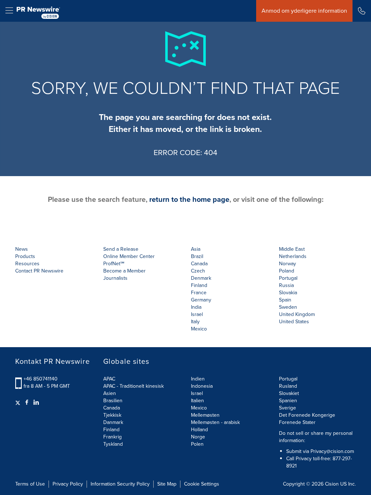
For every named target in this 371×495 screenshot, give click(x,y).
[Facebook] (27, 402)
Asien (109, 393)
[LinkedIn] (36, 402)
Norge (198, 437)
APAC (109, 379)
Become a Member (124, 271)
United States (294, 321)
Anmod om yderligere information (304, 11)
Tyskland (113, 444)
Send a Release (120, 249)
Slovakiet (289, 393)
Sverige (287, 408)
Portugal (288, 379)
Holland (199, 429)
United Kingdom (297, 314)
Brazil (197, 256)
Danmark (113, 422)
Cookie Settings (201, 484)
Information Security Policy (120, 484)
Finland (111, 429)
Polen (197, 444)
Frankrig (112, 437)
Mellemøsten (205, 415)
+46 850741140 (41, 379)
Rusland (288, 386)
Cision (332, 484)
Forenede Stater (297, 422)
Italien (197, 400)
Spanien (288, 400)
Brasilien (112, 400)
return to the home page (189, 199)
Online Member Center (129, 256)
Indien (198, 379)
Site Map (166, 484)
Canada (199, 263)
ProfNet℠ (113, 263)
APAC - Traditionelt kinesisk (133, 386)
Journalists (115, 278)
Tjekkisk (112, 415)
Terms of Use (30, 484)
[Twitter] (18, 402)
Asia (195, 249)
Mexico (199, 329)
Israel (197, 393)
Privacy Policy (68, 484)
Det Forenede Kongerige (307, 415)
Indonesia (202, 386)
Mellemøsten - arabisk (215, 422)
